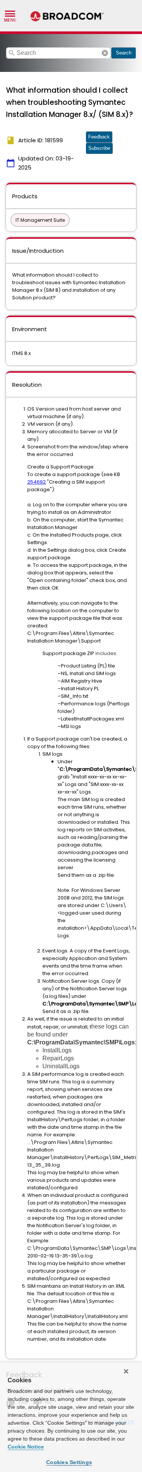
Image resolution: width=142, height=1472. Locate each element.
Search (123, 53)
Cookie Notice (26, 1447)
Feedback (99, 137)
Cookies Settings (69, 1462)
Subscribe (99, 148)
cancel (105, 53)
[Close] (126, 1371)
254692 (36, 481)
